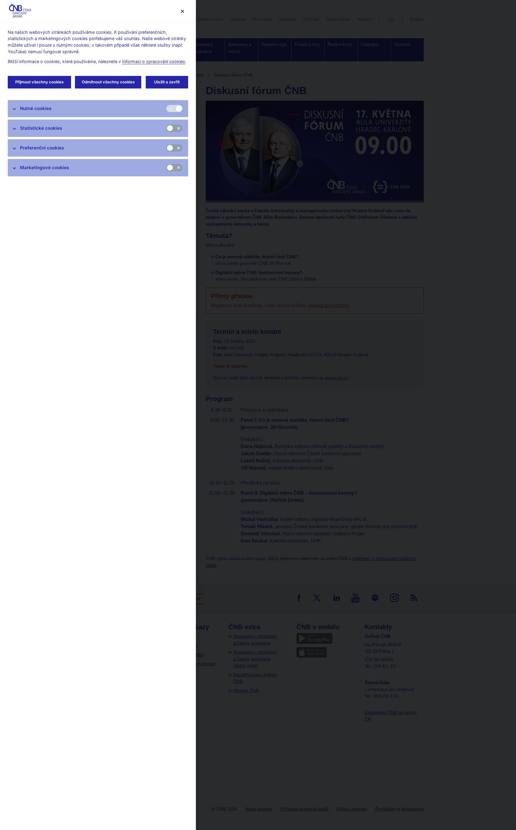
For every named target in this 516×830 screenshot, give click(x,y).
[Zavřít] (182, 11)
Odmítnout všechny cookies (108, 82)
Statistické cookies (41, 128)
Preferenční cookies (42, 148)
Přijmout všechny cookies (39, 82)
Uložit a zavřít (167, 82)
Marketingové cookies (44, 167)
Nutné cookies (35, 108)
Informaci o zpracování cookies (153, 61)
